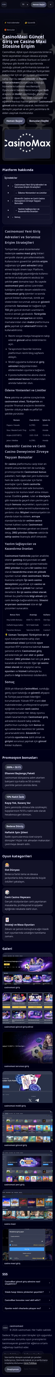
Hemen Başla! (39, 4)
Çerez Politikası (30, 1363)
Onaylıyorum (13, 1369)
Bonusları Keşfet (39, 121)
